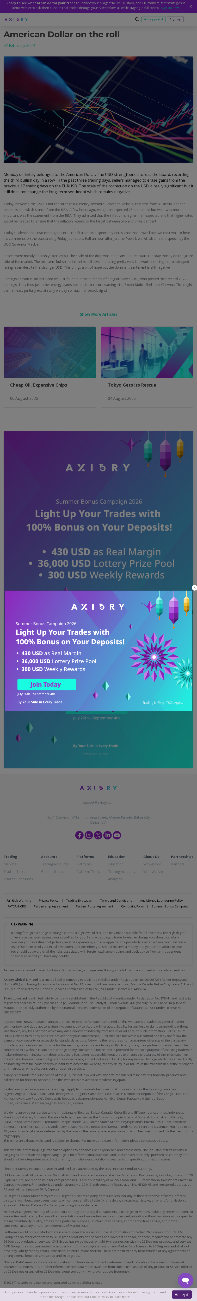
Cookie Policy (99, 1297)
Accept (182, 1294)
